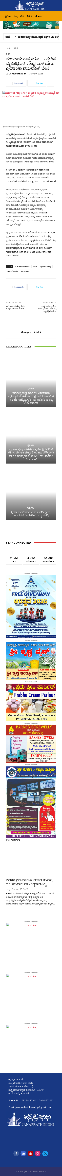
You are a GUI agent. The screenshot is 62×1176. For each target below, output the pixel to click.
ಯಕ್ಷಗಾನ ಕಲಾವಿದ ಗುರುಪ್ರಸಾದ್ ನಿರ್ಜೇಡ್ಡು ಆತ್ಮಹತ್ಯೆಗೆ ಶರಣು (47, 308)
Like (14, 550)
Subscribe (48, 550)
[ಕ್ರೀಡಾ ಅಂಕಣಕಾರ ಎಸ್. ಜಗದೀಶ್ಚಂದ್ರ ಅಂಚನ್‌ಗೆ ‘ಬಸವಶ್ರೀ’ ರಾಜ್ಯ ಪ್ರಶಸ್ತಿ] (31, 492)
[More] (50, 83)
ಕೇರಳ (35, 266)
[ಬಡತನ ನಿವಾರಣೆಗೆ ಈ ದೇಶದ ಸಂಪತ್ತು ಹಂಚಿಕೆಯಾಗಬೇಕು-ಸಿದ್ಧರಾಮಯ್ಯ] (31, 861)
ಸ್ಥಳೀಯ (30, 389)
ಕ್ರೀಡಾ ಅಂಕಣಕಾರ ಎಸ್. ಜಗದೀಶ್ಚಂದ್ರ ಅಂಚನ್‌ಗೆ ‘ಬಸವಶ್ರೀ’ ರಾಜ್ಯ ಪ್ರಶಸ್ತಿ (31, 514)
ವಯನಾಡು (25, 271)
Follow (31, 550)
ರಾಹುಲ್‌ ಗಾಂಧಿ (12, 271)
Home (9, 48)
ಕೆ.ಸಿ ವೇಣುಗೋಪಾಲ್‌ (22, 266)
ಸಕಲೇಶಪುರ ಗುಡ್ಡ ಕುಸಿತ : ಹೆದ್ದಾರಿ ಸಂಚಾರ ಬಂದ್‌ (16, 307)
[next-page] (13, 526)
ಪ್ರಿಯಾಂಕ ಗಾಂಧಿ (45, 266)
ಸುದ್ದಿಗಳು (30, 508)
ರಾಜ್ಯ (8, 889)
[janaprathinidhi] (31, 5)
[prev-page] (8, 526)
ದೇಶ (16, 48)
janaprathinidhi (18, 74)
